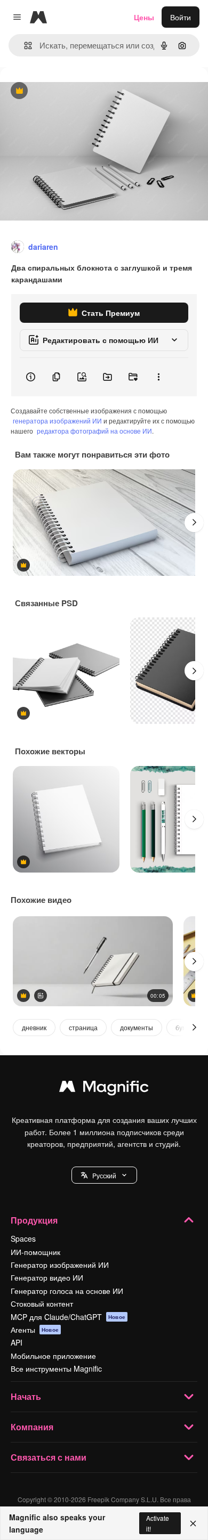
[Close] (193, 1523)
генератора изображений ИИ (57, 420)
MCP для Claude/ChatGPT (68, 1316)
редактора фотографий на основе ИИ (94, 430)
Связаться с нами (48, 1457)
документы (136, 1027)
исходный (71, 91)
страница (83, 1027)
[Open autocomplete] (23, 46)
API (16, 1342)
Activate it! (157, 1523)
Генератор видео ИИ (47, 1277)
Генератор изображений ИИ (60, 1264)
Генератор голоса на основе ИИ (67, 1290)
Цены (144, 17)
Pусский (104, 1175)
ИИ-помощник (35, 1251)
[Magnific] (104, 1089)
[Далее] (194, 522)
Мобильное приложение (53, 1355)
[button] (104, 1175)
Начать (26, 1396)
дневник (34, 1027)
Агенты (35, 1329)
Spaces (23, 1238)
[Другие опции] (158, 377)
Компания (32, 1427)
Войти (180, 17)
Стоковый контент (42, 1303)
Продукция (34, 1220)
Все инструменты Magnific (56, 1368)
